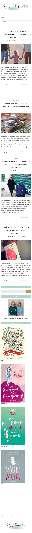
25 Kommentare (21, 236)
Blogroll (4, 517)
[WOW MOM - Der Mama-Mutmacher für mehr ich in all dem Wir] (13, 426)
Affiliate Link (4, 360)
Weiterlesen (25, 84)
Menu (4, 17)
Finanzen (16, 28)
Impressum (10, 515)
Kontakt (3, 515)
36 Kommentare (21, 171)
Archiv (10, 517)
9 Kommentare (20, 110)
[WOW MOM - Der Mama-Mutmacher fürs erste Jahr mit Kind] (13, 466)
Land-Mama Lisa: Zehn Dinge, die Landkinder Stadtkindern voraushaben (16, 230)
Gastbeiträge (16, 100)
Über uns (27, 515)
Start (2, 21)
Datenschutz (19, 515)
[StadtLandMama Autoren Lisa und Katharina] (16, 307)
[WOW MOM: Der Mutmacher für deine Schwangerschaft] (13, 383)
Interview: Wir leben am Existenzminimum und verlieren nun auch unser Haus (16, 34)
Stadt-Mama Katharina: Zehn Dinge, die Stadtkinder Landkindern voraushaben (16, 164)
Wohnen (16, 158)
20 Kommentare (21, 40)
